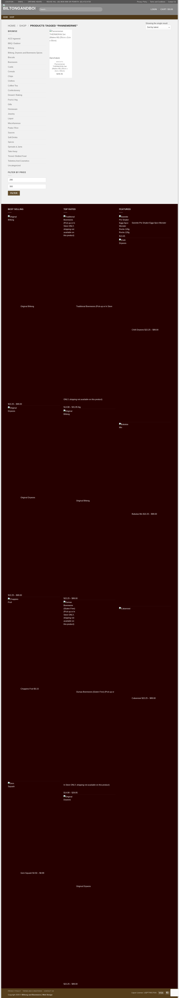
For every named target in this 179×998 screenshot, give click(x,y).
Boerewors (12, 62)
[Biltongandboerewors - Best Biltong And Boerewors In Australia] (19, 9)
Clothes (11, 81)
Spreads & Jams (15, 147)
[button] (154, 9)
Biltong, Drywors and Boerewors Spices (25, 53)
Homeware (12, 109)
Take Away (12, 151)
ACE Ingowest (14, 39)
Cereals (11, 71)
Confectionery (14, 90)
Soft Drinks (12, 137)
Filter (14, 193)
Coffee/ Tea (13, 86)
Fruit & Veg (13, 100)
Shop (12, 17)
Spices (11, 142)
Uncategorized (14, 165)
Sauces (11, 133)
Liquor (10, 118)
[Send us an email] (174, 17)
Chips (10, 76)
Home (5, 17)
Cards (10, 67)
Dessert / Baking (15, 95)
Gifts (10, 104)
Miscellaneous (14, 123)
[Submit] (100, 9)
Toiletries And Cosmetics (18, 161)
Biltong (11, 48)
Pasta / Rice (13, 128)
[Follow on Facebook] (171, 17)
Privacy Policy (142, 2)
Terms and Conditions (157, 2)
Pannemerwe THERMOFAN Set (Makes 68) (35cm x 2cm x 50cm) (59, 67)
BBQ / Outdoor (14, 43)
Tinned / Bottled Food (17, 156)
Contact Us (172, 2)
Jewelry (11, 114)
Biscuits (11, 57)
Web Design (47, 995)
